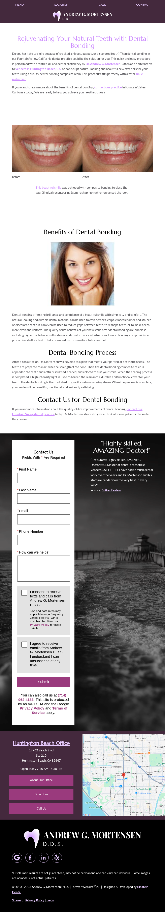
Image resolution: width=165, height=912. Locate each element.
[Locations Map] (123, 775)
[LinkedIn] (44, 858)
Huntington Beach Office (41, 743)
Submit (43, 682)
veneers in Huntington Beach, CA (38, 69)
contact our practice (108, 87)
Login (50, 900)
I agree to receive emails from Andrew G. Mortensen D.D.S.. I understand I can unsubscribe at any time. (47, 654)
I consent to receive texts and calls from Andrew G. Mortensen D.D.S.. (47, 610)
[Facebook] (30, 858)
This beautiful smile (48, 187)
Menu (19, 4)
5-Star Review (111, 490)
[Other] (57, 858)
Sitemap (17, 900)
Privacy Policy (39, 624)
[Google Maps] (17, 858)
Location (61, 4)
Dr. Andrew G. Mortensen (103, 64)
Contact (143, 4)
